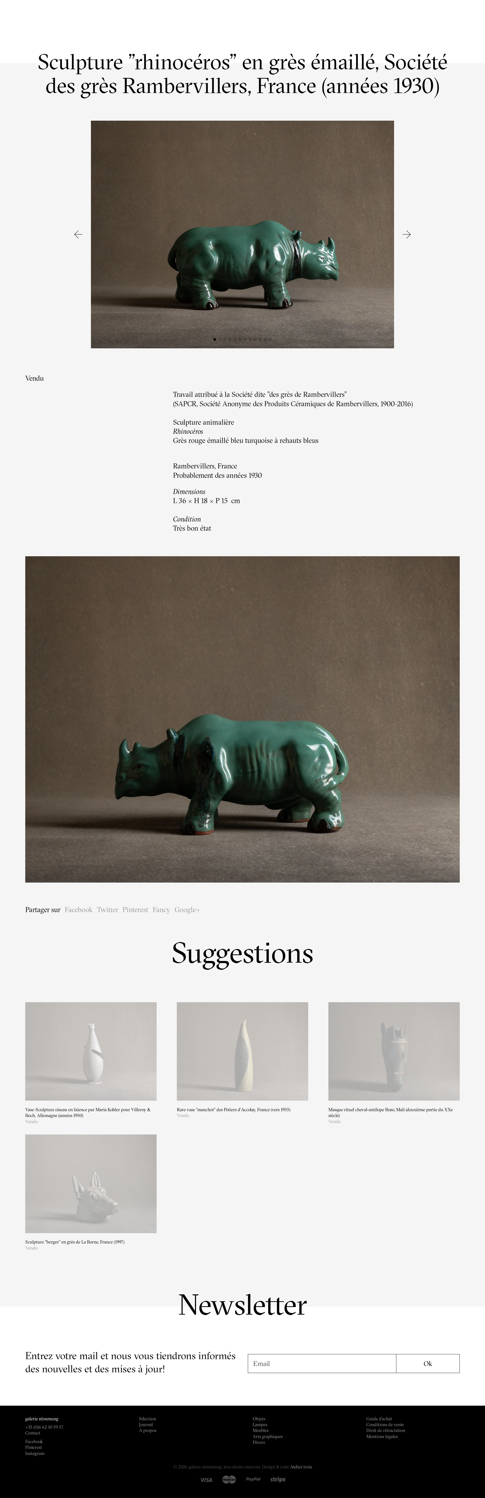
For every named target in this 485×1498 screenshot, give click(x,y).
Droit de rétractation (385, 1430)
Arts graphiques (268, 1436)
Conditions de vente (385, 1424)
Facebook (79, 909)
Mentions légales (382, 1436)
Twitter (107, 909)
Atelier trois (301, 1467)
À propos (147, 1430)
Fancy (161, 909)
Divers (259, 1442)
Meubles (261, 1430)
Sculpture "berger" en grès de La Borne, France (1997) (75, 1242)
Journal (146, 1424)
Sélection (147, 1419)
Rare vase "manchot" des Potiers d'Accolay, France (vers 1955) (233, 1109)
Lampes (260, 1424)
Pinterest (135, 909)
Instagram (34, 1453)
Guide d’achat (379, 1419)
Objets (259, 1419)
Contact (32, 1433)
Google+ (187, 909)
